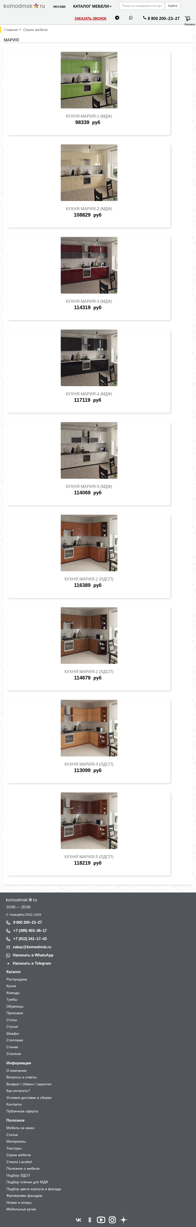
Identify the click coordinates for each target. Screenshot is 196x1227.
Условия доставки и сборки (29, 1098)
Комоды (13, 993)
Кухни (11, 986)
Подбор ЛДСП (18, 1175)
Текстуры (14, 1148)
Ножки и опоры (19, 1202)
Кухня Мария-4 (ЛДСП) (89, 764)
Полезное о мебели (23, 1168)
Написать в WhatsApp (33, 955)
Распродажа (16, 979)
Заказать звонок (90, 18)
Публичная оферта (22, 1111)
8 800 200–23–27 (164, 18)
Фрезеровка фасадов (24, 1195)
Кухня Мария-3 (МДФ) (89, 301)
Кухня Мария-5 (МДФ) (89, 486)
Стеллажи (14, 1040)
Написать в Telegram (32, 963)
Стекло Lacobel (19, 1162)
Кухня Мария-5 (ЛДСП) (89, 857)
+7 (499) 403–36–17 (30, 930)
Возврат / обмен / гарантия (29, 1084)
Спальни (13, 1054)
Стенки (12, 1047)
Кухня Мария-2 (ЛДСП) (89, 672)
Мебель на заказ (20, 1128)
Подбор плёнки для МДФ (27, 1182)
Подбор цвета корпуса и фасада (33, 1189)
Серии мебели (18, 1155)
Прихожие (14, 1013)
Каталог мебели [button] (91, 6)
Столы (11, 1020)
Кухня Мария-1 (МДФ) (89, 116)
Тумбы (11, 999)
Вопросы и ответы (21, 1077)
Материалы (16, 1141)
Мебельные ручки (21, 1209)
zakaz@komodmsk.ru (32, 947)
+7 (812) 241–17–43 (30, 938)
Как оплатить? (18, 1091)
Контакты (14, 1104)
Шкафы (12, 1033)
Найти (172, 6)
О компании (16, 1070)
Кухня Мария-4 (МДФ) (89, 394)
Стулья (12, 1026)
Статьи (12, 1135)
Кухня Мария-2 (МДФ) (89, 209)
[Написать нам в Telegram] (117, 19)
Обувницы (14, 1006)
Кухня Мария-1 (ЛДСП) (89, 579)
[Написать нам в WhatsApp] (131, 19)
